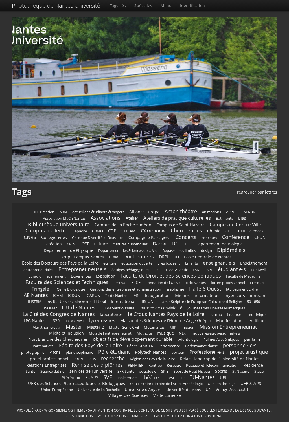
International (123, 301)
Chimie (213, 231)
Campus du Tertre (46, 230)
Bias (242, 218)
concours (209, 237)
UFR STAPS (250, 383)
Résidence (253, 365)
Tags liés (118, 5)
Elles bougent (168, 263)
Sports (221, 371)
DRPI (163, 257)
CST (85, 244)
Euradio (35, 276)
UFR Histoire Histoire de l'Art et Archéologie (166, 383)
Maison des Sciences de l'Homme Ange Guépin (165, 321)
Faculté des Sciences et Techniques (66, 282)
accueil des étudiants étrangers (98, 212)
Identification (192, 5)
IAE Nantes (35, 295)
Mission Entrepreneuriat (228, 326)
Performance (169, 346)
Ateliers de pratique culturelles (177, 218)
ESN (196, 269)
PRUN (78, 359)
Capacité (80, 231)
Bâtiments (224, 218)
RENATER (135, 365)
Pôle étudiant (114, 351)
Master (74, 326)
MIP (173, 327)
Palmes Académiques (221, 339)
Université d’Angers (143, 389)
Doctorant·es (138, 256)
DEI (188, 244)
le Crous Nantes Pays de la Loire (166, 314)
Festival (119, 282)
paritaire (252, 339)
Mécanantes (154, 327)
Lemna (215, 314)
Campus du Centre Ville (235, 224)
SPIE (164, 371)
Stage (259, 371)
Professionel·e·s (207, 352)
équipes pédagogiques (130, 269)
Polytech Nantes (150, 352)
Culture (101, 244)
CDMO (97, 231)
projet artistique (249, 351)
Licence (234, 314)
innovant (258, 295)
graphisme (175, 289)
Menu (166, 5)
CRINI (71, 244)
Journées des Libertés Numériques (216, 308)
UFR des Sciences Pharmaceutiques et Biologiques (76, 383)
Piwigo (47, 410)
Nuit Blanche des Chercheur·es (58, 339)
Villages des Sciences (128, 395)
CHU (229, 231)
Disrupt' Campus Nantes (81, 257)
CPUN (260, 237)
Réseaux (174, 365)
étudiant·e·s (232, 269)
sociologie (147, 371)
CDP (112, 231)
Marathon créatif (46, 327)
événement (56, 276)
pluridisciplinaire (79, 352)
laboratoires (111, 314)
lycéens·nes (102, 320)
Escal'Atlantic (177, 269)
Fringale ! (42, 288)
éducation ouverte (136, 263)
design (206, 250)
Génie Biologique (71, 289)
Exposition (105, 276)
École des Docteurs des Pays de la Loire (60, 263)
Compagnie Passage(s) (149, 237)
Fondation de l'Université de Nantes (176, 282)
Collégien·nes (54, 237)
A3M (63, 212)
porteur (177, 352)
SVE (107, 377)
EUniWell (258, 269)
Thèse (169, 378)
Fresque (257, 282)
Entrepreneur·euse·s (82, 269)
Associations (106, 217)
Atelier (132, 218)
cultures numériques (130, 244)
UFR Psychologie (221, 383)
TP (182, 377)
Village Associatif (232, 389)
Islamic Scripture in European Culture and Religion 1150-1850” (210, 301)
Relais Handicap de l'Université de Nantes (219, 358)
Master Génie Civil (124, 327)
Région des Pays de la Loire (152, 359)
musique (165, 333)
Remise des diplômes (97, 364)
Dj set (113, 257)
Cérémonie (153, 230)
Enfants (191, 263)
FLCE (136, 282)
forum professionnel (228, 282)
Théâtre (150, 377)
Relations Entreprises (46, 365)
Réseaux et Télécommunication (212, 365)
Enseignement (253, 263)
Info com (182, 295)
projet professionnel (49, 358)
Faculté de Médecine (243, 276)
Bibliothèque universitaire (58, 224)
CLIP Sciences (251, 231)
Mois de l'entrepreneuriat (110, 333)
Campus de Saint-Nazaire (180, 224)
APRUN (250, 212)
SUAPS (91, 378)
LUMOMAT (75, 320)
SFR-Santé (125, 371)
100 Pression (43, 212)
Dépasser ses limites (179, 250)
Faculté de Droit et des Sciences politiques (171, 275)
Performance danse (201, 346)
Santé (30, 371)
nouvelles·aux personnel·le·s (216, 333)
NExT (183, 333)
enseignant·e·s (219, 263)
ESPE (209, 269)
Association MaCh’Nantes (64, 218)
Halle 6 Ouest (205, 288)
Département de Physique (68, 250)
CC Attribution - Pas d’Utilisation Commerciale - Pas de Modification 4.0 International (144, 416)
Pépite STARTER (140, 346)
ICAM (58, 295)
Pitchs (55, 352)
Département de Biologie (219, 244)
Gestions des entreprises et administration (125, 289)
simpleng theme (70, 410)
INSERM (34, 301)
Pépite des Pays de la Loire (90, 345)
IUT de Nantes (78, 307)
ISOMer (50, 308)
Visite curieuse (167, 395)
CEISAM (128, 231)
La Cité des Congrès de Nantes (59, 314)
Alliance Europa (144, 212)
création (54, 244)
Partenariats (43, 346)
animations (211, 212)
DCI (176, 243)
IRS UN (147, 301)
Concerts (186, 237)
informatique (207, 295)
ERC (157, 269)
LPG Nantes (34, 320)
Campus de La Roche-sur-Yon (123, 225)
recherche (113, 358)
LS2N (56, 321)
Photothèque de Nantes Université (56, 5)
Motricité (144, 333)
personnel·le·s (240, 345)
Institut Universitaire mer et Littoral (76, 301)
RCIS (92, 359)
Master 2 (95, 327)
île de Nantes (116, 295)
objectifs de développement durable (133, 339)
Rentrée (155, 365)
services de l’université (90, 371)
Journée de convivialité (160, 308)
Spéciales (143, 5)
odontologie (188, 339)
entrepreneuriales (38, 269)
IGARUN (93, 295)
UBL (223, 377)
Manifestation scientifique (241, 320)
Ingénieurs (235, 295)
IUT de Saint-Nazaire (117, 308)
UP (208, 389)
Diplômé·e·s (231, 250)
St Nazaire (240, 371)
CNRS (30, 237)
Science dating (52, 371)
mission (187, 327)
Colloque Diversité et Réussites (97, 237)
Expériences (81, 276)
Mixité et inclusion (66, 333)
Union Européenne (57, 389)
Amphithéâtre (181, 211)
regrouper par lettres (257, 192)
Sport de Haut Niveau (192, 371)
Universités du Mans (184, 389)
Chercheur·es (186, 230)
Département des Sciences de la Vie (127, 250)
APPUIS (232, 212)
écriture (109, 263)
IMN (136, 295)
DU (176, 257)
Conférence (235, 237)
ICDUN (74, 295)
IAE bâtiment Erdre (242, 289)
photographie (32, 352)
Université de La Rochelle (99, 389)
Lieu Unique (256, 314)
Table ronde (127, 377)
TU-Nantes (202, 377)
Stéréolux (71, 378)
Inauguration (157, 295)
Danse (160, 243)
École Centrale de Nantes (208, 257)
